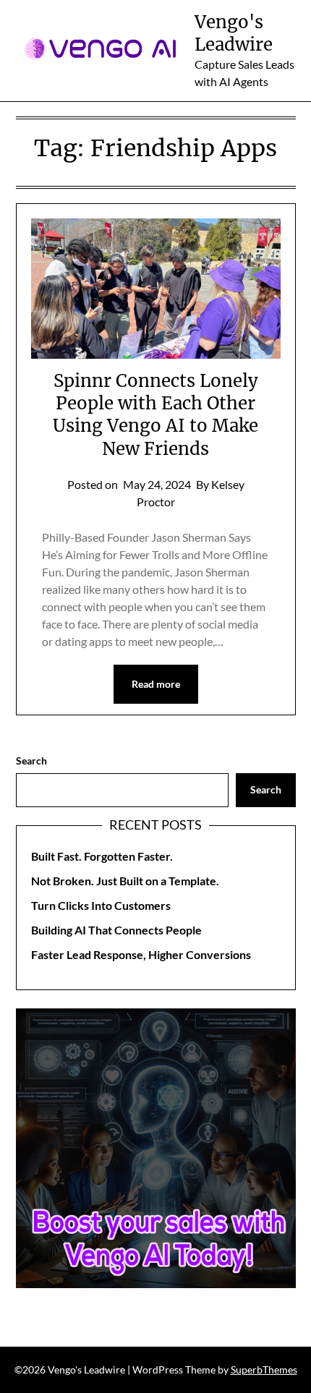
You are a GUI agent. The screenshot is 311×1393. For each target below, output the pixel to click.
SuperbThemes (264, 1369)
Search (31, 760)
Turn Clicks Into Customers (101, 905)
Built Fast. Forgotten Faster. (102, 856)
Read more (156, 684)
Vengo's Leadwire (234, 33)
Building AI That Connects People (116, 930)
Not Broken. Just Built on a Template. (125, 880)
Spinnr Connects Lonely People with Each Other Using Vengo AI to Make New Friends (155, 415)
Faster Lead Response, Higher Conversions (141, 954)
